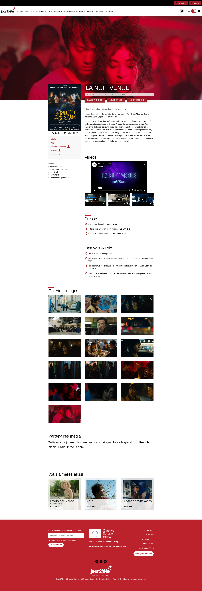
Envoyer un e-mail (143, 553)
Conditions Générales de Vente (106, 579)
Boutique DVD (41, 11)
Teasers (53, 154)
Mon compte (182, 3)
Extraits (53, 150)
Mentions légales (88, 579)
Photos (53, 143)
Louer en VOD (116, 100)
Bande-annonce (94, 100)
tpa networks (142, 579)
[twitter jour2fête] (105, 561)
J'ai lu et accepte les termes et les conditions (63, 540)
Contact (90, 11)
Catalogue (29, 11)
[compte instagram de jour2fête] (101, 561)
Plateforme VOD (55, 11)
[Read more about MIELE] (101, 494)
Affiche (53, 139)
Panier (196, 3)
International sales (104, 11)
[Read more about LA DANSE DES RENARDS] (137, 494)
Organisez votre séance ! (75, 11)
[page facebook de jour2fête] (97, 561)
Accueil (20, 11)
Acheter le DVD (137, 100)
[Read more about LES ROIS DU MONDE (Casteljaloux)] (64, 494)
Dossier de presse (58, 147)
